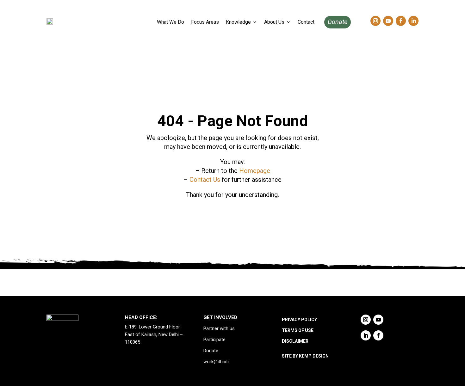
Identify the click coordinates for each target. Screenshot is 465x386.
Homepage (254, 171)
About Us (274, 22)
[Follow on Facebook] (401, 21)
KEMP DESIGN (314, 355)
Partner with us (219, 328)
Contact (306, 22)
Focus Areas (205, 22)
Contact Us (204, 179)
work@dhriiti (216, 362)
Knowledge (238, 22)
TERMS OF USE (297, 330)
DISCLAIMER (295, 341)
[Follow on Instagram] (375, 21)
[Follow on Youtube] (388, 21)
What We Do (170, 22)
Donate (337, 22)
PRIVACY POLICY (299, 319)
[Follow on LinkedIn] (413, 21)
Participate (214, 339)
